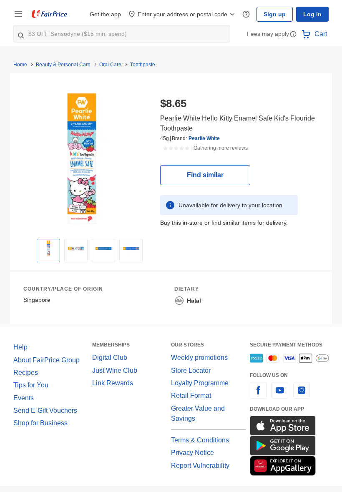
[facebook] (258, 395)
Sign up (275, 14)
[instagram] (301, 395)
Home (20, 64)
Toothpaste (142, 64)
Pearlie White (204, 138)
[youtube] (280, 395)
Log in (312, 14)
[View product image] (48, 248)
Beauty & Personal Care (63, 64)
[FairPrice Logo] (50, 14)
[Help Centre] (246, 14)
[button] (293, 35)
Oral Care (110, 64)
